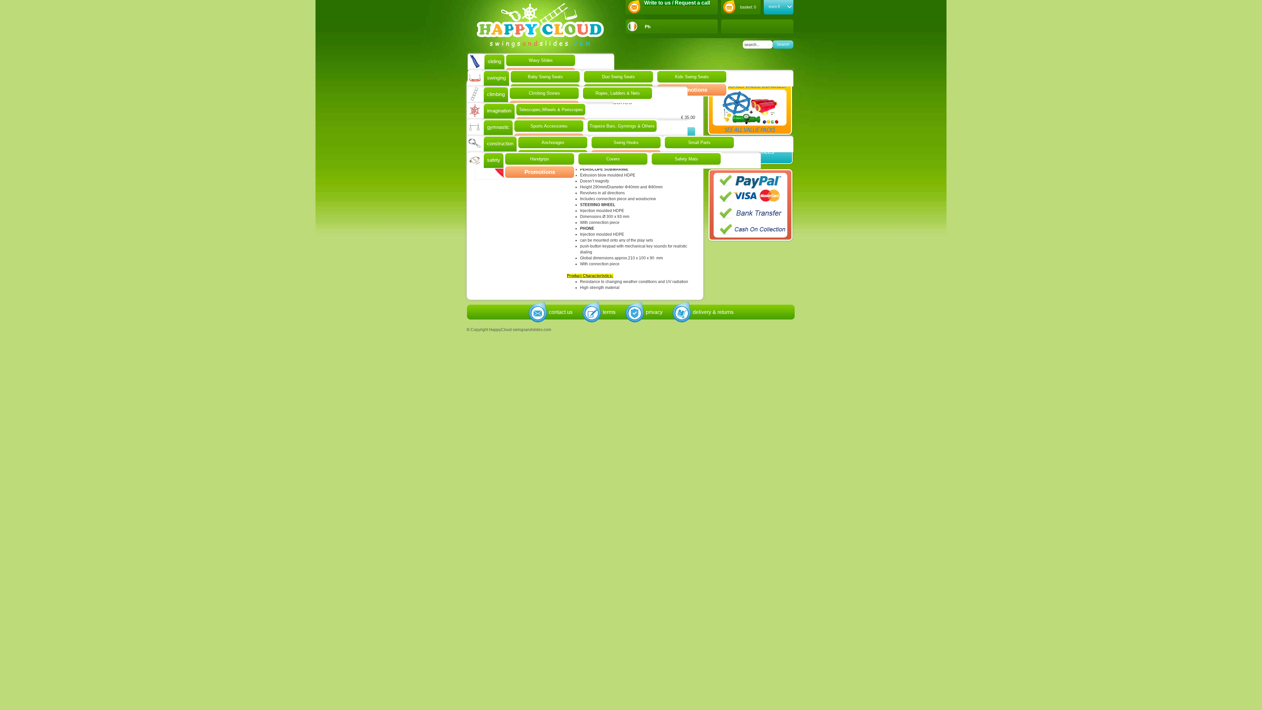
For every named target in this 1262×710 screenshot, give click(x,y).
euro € (774, 6)
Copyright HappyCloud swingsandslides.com (511, 329)
